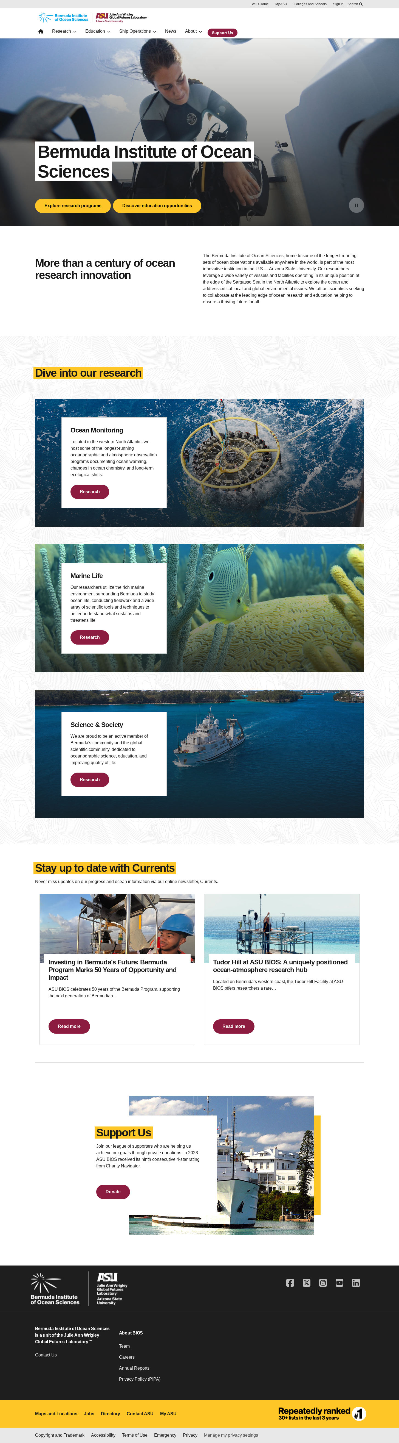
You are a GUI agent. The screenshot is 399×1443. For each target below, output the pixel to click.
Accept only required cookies (292, 1419)
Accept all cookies (229, 1419)
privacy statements (40, 1424)
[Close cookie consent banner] (388, 1406)
